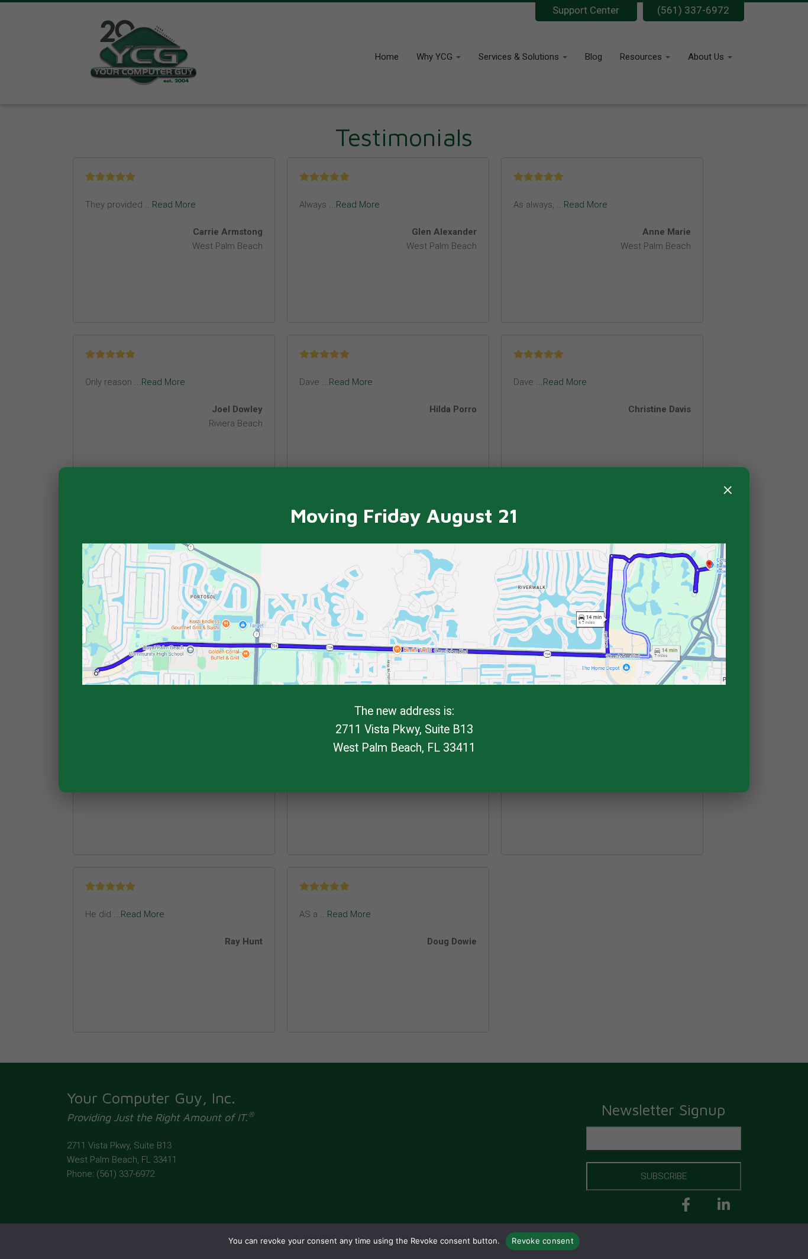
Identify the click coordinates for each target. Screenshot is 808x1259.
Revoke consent (543, 1240)
